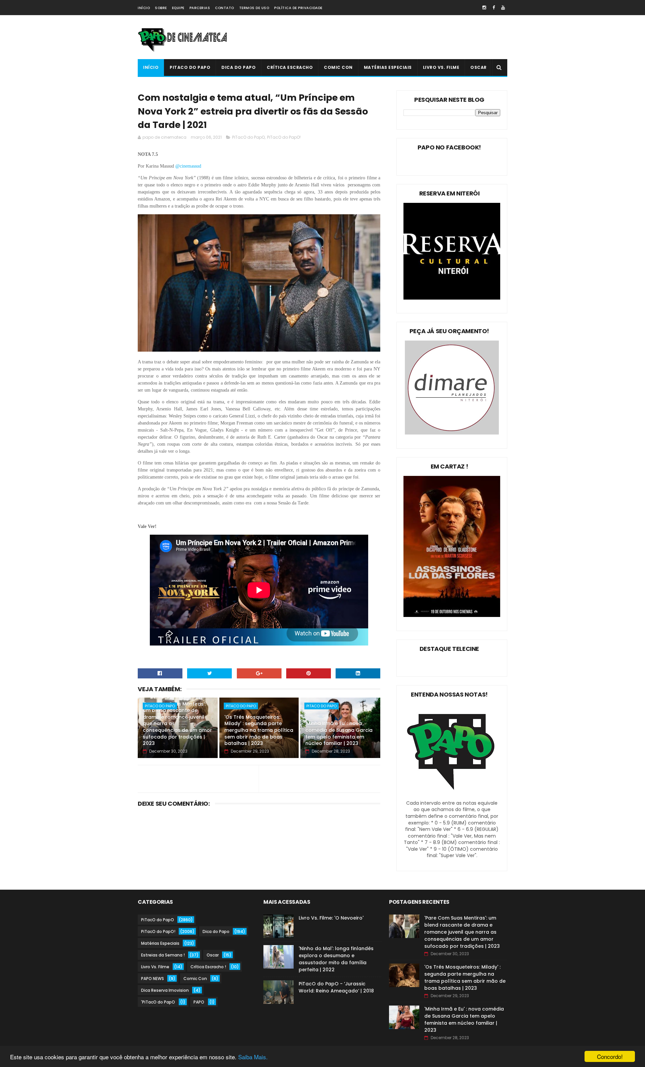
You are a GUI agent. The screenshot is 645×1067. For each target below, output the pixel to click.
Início (144, 7)
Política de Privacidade (298, 7)
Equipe (178, 7)
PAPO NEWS (152, 978)
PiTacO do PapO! (284, 137)
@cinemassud (189, 166)
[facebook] (493, 7)
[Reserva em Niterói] (451, 298)
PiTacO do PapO (190, 67)
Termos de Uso (254, 7)
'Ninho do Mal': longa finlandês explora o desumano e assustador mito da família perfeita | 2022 (336, 959)
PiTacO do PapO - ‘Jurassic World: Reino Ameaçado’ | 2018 (336, 987)
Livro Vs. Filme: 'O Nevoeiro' (331, 918)
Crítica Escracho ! (208, 967)
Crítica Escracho (290, 67)
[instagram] (484, 7)
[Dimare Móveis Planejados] (452, 433)
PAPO (199, 1002)
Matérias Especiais (388, 67)
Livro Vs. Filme (441, 67)
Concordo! (610, 1056)
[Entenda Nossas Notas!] (451, 796)
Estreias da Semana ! (163, 955)
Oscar (478, 67)
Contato (224, 7)
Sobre (161, 7)
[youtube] (503, 7)
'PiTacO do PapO (158, 1002)
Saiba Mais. (253, 1057)
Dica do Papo (238, 67)
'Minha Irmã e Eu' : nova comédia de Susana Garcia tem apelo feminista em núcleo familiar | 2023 (339, 733)
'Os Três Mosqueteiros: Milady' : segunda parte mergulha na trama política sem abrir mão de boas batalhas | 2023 (258, 730)
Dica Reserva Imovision (165, 990)
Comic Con (338, 67)
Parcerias (199, 7)
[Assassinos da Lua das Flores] (451, 615)
